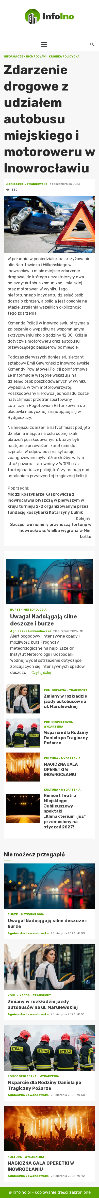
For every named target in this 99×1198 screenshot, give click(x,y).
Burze (15, 609)
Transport (78, 690)
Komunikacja (55, 690)
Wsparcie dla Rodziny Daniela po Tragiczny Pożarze (23, 732)
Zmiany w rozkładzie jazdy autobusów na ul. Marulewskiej (23, 698)
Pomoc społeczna (58, 722)
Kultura (51, 758)
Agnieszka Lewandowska (27, 184)
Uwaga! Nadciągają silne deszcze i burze (49, 581)
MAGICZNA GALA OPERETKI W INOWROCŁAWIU (23, 767)
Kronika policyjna (64, 56)
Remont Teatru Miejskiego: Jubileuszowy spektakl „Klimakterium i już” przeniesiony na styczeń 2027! (23, 808)
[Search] (92, 44)
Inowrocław (36, 56)
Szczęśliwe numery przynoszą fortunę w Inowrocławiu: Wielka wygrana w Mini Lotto (50, 527)
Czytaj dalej (41, 673)
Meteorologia (34, 609)
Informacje (14, 56)
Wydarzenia (53, 726)
